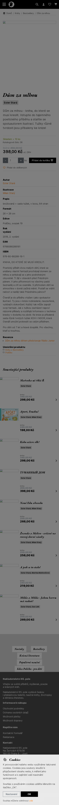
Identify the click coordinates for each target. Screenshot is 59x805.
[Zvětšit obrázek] (29, 53)
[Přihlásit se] (43, 4)
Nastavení (11, 794)
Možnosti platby (11, 716)
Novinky (19, 649)
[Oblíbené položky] (50, 4)
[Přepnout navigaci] (4, 4)
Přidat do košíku (41, 160)
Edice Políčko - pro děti (29, 668)
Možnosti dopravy (12, 720)
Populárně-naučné (29, 662)
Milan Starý (9, 193)
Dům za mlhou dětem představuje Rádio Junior (30, 340)
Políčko (8, 352)
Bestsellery (28, 13)
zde (31, 800)
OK (29, 794)
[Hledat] (37, 4)
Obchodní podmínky (13, 708)
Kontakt (7, 742)
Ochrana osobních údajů (15, 712)
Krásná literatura (29, 655)
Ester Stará (10, 102)
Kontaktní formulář (12, 733)
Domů (9, 13)
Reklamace (8, 737)
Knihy (17, 13)
